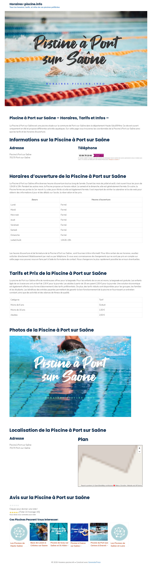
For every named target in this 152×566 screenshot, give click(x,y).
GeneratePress (94, 562)
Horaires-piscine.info (26, 4)
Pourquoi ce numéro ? (114, 159)
